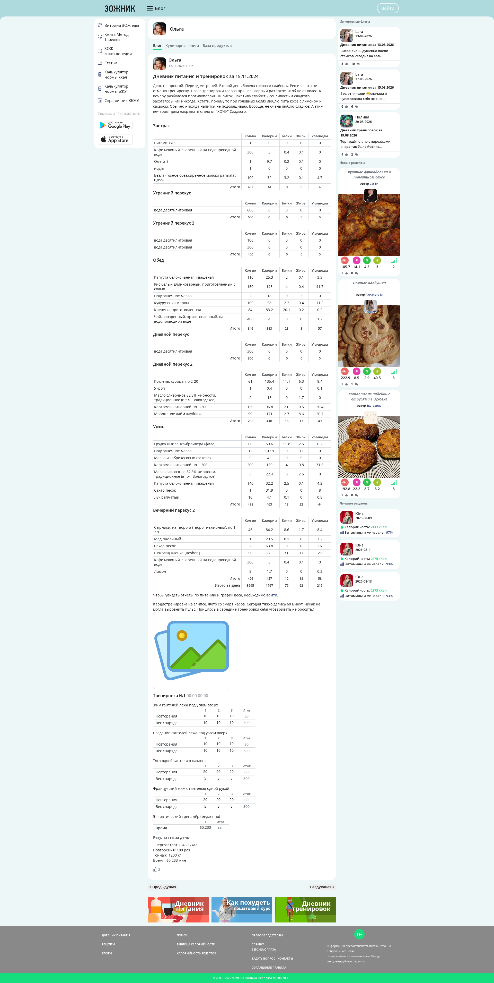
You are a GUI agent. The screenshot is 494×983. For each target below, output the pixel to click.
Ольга (177, 29)
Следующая (321, 886)
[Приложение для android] (120, 125)
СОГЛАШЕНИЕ (262, 967)
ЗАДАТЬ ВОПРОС (263, 958)
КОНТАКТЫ (285, 958)
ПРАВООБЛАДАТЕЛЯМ (267, 935)
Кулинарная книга (182, 45)
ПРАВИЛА (279, 967)
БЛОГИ (107, 953)
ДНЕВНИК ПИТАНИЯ (116, 935)
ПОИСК (182, 935)
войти (271, 595)
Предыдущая (163, 886)
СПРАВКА (258, 944)
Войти (387, 8)
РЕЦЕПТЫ (108, 944)
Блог (157, 45)
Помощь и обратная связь (119, 113)
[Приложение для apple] (120, 139)
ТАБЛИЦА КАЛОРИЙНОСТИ (196, 944)
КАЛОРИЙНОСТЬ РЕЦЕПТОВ (196, 953)
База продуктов (217, 45)
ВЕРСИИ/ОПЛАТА (264, 949)
